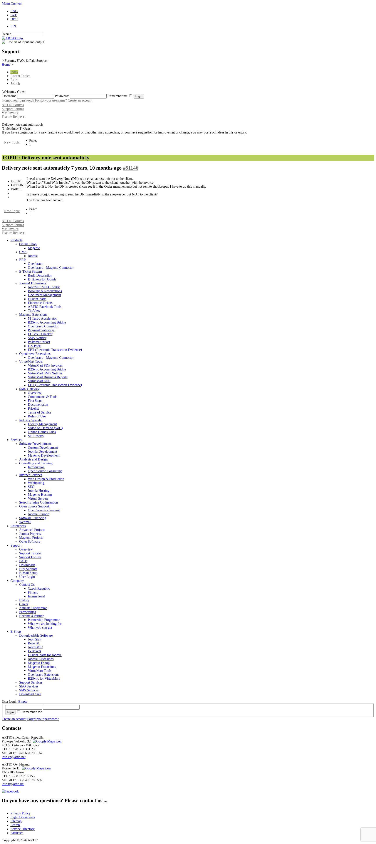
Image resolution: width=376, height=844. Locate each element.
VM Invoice (10, 113)
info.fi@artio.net (13, 784)
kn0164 (16, 181)
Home (6, 64)
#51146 (130, 168)
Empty (22, 701)
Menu (6, 3)
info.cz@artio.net (13, 757)
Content (16, 3)
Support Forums (13, 109)
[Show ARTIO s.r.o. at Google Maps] (47, 741)
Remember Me (32, 712)
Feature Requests (13, 116)
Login (10, 712)
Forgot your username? (51, 100)
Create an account (80, 100)
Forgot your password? (18, 100)
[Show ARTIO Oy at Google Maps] (36, 768)
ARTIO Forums (13, 105)
